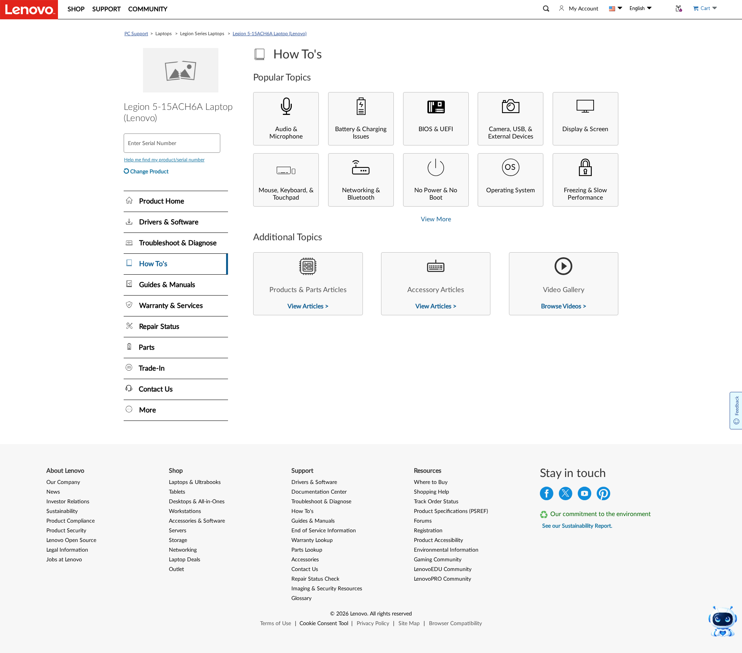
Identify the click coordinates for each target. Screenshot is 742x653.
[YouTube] (584, 495)
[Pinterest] (603, 495)
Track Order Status (436, 501)
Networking (183, 550)
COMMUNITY (147, 9)
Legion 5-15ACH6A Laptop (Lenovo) (269, 33)
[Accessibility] (661, 8)
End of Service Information (323, 530)
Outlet (176, 569)
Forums (423, 521)
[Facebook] (546, 495)
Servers (177, 530)
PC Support (136, 33)
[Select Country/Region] (615, 8)
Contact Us (304, 569)
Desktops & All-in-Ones (197, 501)
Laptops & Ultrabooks (195, 482)
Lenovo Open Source (71, 540)
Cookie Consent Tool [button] (324, 623)
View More (436, 219)
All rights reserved (391, 614)
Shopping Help (431, 492)
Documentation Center (319, 492)
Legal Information (67, 550)
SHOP (76, 9)
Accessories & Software (197, 521)
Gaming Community (437, 559)
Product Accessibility (438, 540)
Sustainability (62, 511)
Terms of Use (275, 623)
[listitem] (307, 283)
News (53, 492)
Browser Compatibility (455, 623)
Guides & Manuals (313, 521)
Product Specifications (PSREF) (451, 511)
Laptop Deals (184, 559)
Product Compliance (70, 521)
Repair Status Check (315, 579)
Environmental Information (446, 550)
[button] (546, 9)
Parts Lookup (306, 550)
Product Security (66, 530)
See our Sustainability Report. (577, 526)
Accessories (305, 559)
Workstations (185, 511)
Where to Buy (431, 482)
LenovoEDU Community (442, 569)
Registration (428, 530)
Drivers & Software (314, 482)
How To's (302, 511)
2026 (342, 614)
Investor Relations (67, 501)
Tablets (177, 492)
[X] (565, 495)
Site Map (409, 623)
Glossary (301, 598)
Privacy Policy (373, 623)
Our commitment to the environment (600, 514)
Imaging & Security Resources (326, 588)
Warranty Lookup (312, 540)
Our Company (63, 482)
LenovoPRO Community (442, 579)
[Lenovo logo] (29, 9)
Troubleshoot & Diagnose (321, 501)
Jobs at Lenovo (64, 559)
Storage (178, 540)
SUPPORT (106, 9)
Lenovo (358, 614)
